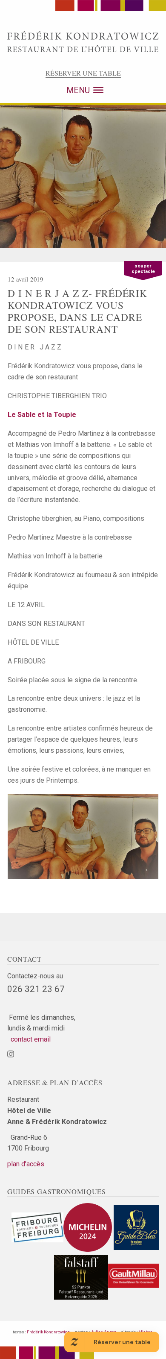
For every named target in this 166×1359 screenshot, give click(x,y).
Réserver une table (83, 73)
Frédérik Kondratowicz (48, 1332)
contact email (29, 1039)
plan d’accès (25, 1164)
